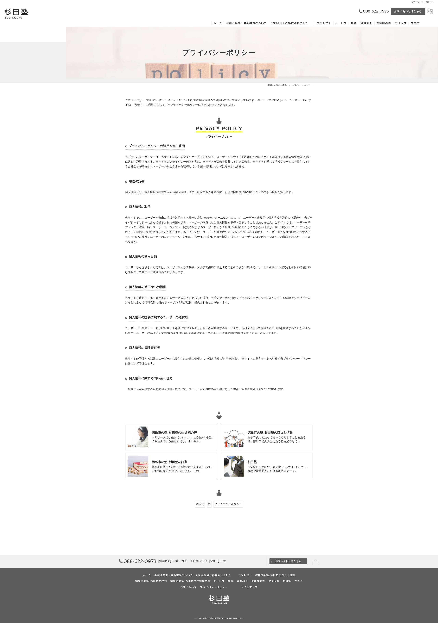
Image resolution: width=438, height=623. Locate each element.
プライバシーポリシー (228, 504)
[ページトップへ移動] (315, 561)
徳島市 (200, 504)
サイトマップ (249, 587)
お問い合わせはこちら (408, 11)
